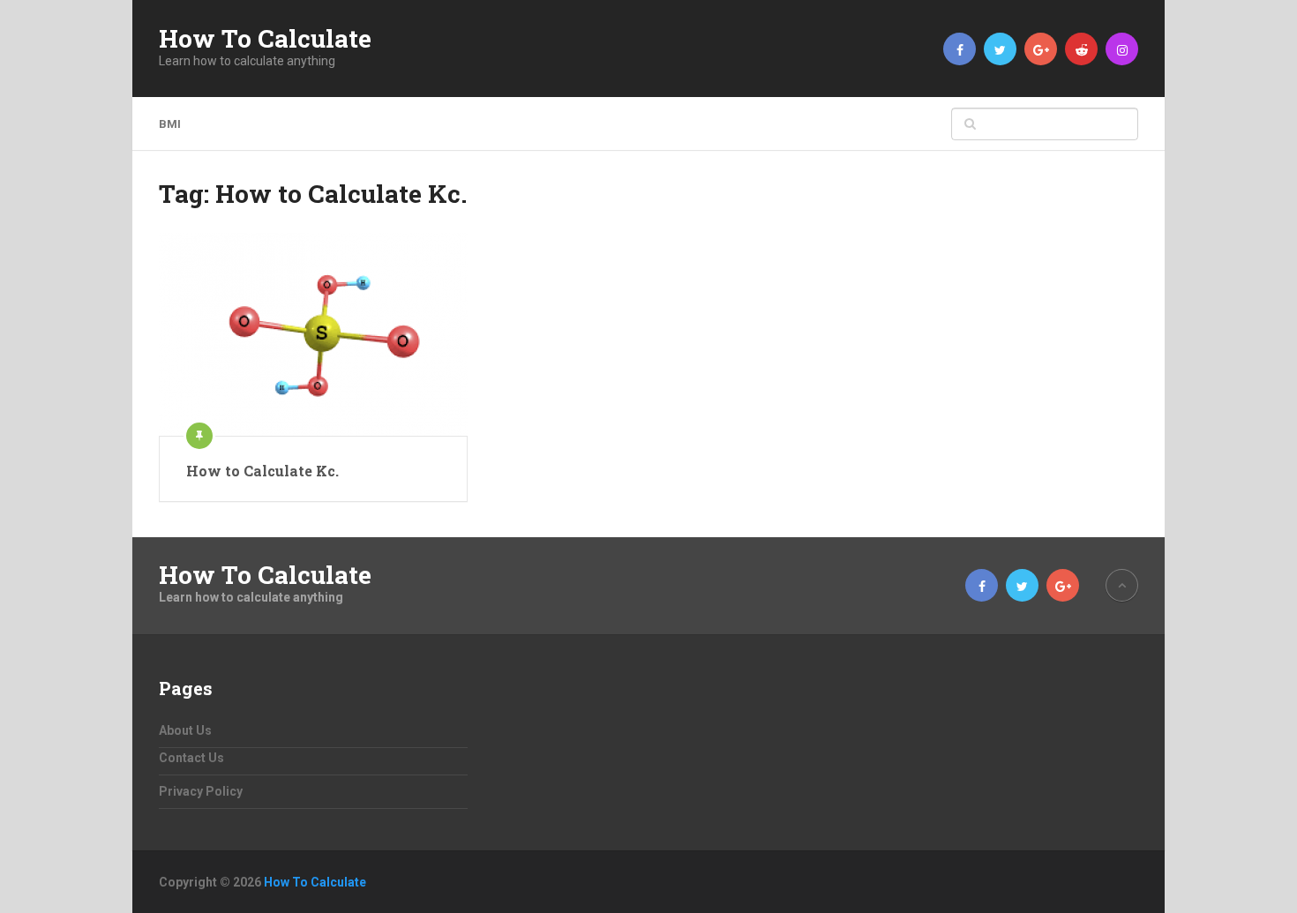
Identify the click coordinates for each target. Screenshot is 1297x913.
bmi (170, 124)
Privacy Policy (201, 791)
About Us (185, 730)
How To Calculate (265, 38)
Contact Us (191, 758)
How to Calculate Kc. (262, 470)
